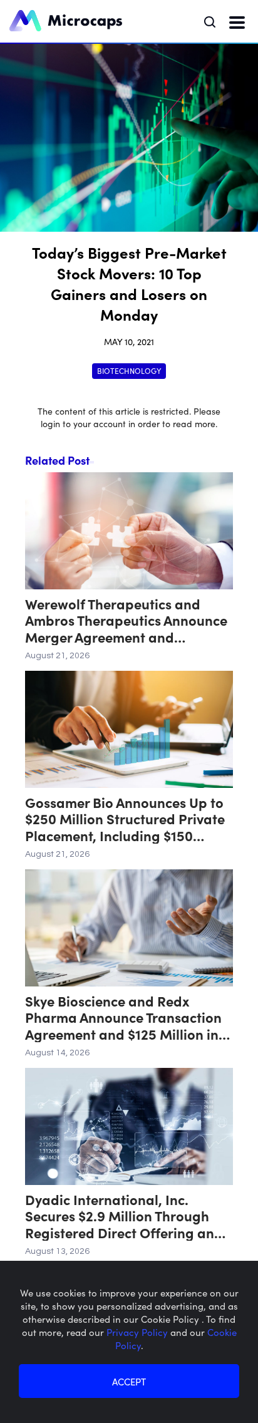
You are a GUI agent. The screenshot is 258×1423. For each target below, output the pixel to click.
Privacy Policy (138, 1331)
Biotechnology (129, 370)
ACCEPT (129, 1381)
